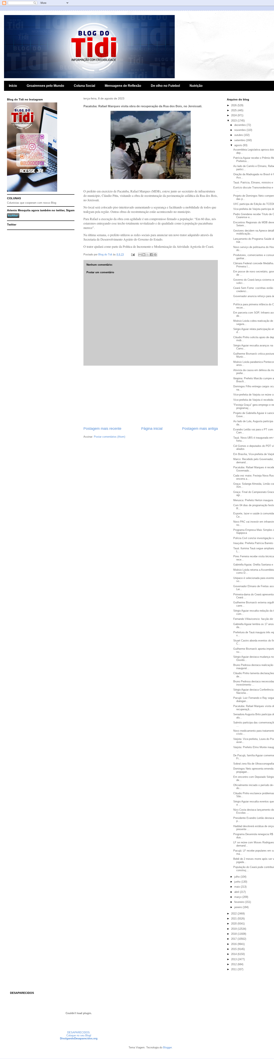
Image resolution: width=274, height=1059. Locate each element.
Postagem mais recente (102, 429)
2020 (234, 923)
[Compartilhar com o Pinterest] (155, 255)
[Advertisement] (151, 396)
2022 (234, 913)
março (238, 896)
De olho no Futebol (165, 85)
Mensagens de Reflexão (123, 85)
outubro (239, 135)
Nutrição (196, 85)
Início (13, 85)
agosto (238, 145)
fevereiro (239, 901)
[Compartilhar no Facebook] (151, 255)
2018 (234, 933)
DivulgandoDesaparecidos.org (78, 1038)
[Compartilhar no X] (148, 255)
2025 (234, 110)
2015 (234, 949)
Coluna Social (84, 85)
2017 (234, 938)
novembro (240, 129)
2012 (234, 964)
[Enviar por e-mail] (140, 255)
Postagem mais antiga (200, 429)
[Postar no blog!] (144, 255)
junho (237, 881)
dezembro (240, 124)
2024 (234, 115)
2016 (234, 944)
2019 (234, 928)
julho (237, 876)
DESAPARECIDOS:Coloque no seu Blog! (78, 1034)
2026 (234, 105)
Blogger (167, 1047)
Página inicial (151, 429)
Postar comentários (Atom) (109, 436)
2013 (234, 959)
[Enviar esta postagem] (133, 254)
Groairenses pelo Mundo (45, 85)
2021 (234, 918)
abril (237, 891)
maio (237, 886)
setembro (240, 140)
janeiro (238, 907)
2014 (234, 954)
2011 (234, 969)
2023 (234, 120)
